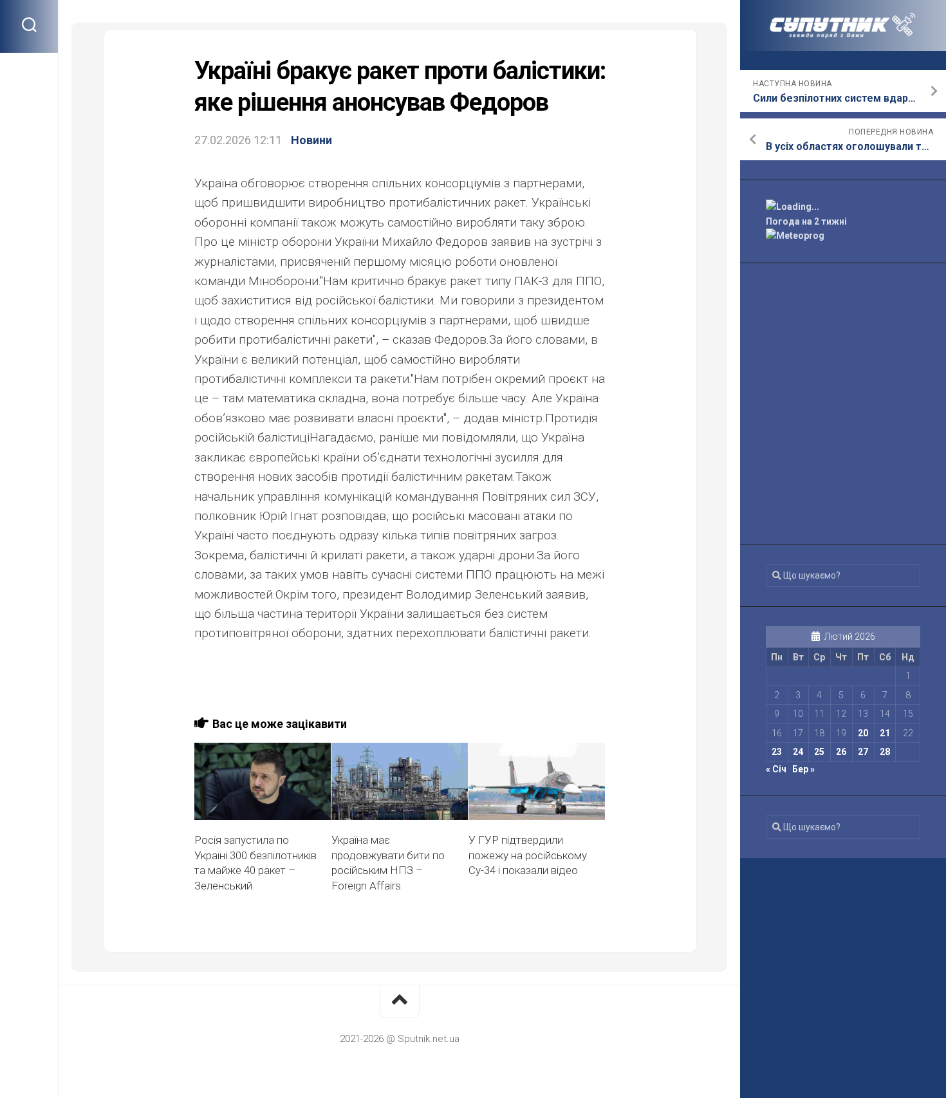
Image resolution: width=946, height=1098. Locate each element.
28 (885, 752)
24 (798, 752)
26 (841, 752)
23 (777, 752)
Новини (311, 140)
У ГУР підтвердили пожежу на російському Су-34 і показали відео (527, 855)
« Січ (776, 769)
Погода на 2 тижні (806, 221)
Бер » (803, 769)
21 (885, 733)
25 (819, 752)
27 (863, 752)
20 (863, 733)
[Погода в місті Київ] (843, 207)
